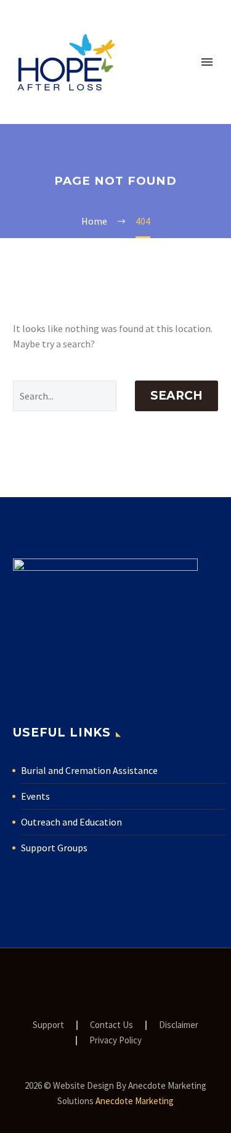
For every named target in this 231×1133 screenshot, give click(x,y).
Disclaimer (178, 1025)
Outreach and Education (71, 822)
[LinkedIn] (116, 981)
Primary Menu (207, 62)
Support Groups (54, 847)
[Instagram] (132, 981)
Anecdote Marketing (134, 1101)
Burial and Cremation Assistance (89, 770)
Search (176, 396)
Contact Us (111, 1025)
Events (35, 796)
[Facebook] (100, 981)
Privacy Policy (115, 1040)
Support (48, 1025)
